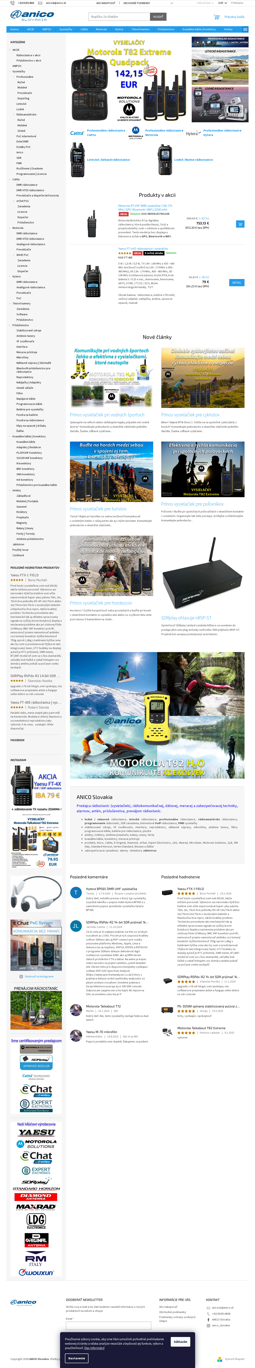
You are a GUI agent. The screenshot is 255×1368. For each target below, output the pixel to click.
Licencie (22, 212)
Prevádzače (25, 93)
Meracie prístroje (27, 352)
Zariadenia (24, 206)
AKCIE (15, 50)
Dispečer (23, 217)
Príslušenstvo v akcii (29, 61)
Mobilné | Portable (27, 501)
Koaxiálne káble (26, 442)
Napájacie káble (26, 399)
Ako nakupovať (105, 3)
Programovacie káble (29, 404)
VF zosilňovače (25, 341)
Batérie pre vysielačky (30, 410)
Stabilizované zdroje (29, 331)
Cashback (18, 555)
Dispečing (23, 98)
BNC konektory (25, 469)
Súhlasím (180, 1342)
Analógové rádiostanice (31, 244)
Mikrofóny (23, 358)
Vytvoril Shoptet (235, 1359)
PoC (19, 298)
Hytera (16, 277)
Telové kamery (21, 304)
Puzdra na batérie (27, 415)
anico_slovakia (221, 1325)
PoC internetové (26, 136)
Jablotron (18, 544)
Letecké (21, 104)
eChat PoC (23, 201)
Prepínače (23, 517)
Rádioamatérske (26, 115)
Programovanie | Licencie (32, 174)
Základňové (24, 496)
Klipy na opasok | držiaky (31, 426)
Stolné (21, 131)
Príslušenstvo (26, 223)
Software (22, 314)
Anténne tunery (26, 336)
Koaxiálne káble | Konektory (29, 437)
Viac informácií (94, 1348)
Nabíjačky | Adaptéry (29, 383)
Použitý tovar (20, 550)
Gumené (22, 507)
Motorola (17, 228)
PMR (19, 163)
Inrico (20, 152)
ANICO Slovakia (221, 1320)
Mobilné (22, 88)
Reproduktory (25, 377)
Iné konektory (25, 480)
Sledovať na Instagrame (39, 977)
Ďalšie (20, 431)
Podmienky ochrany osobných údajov (177, 1319)
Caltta (16, 179)
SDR (19, 158)
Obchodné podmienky (136, 3)
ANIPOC (17, 66)
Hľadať (158, 16)
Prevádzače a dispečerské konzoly (38, 196)
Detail (236, 282)
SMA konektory (26, 474)
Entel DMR (22, 142)
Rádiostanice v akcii (28, 55)
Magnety (22, 523)
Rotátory (22, 512)
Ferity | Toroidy (26, 534)
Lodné (20, 109)
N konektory (24, 464)
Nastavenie (76, 1358)
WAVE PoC (23, 255)
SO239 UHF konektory (30, 458)
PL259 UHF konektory (29, 453)
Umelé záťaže (25, 388)
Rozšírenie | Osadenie (30, 169)
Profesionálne (25, 77)
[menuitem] (14, 29)
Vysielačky (18, 71)
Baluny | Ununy (25, 528)
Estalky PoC (24, 147)
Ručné (21, 82)
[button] (79, 79)
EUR (221, 3)
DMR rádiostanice (27, 185)
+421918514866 (221, 1314)
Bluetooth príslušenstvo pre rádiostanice (33, 370)
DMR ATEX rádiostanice (30, 190)
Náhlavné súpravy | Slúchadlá (34, 363)
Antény (16, 490)
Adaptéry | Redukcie (29, 447)
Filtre (20, 393)
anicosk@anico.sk (223, 1308)
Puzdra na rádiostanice (30, 420)
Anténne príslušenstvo (30, 539)
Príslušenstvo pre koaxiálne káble (37, 485)
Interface (22, 347)
